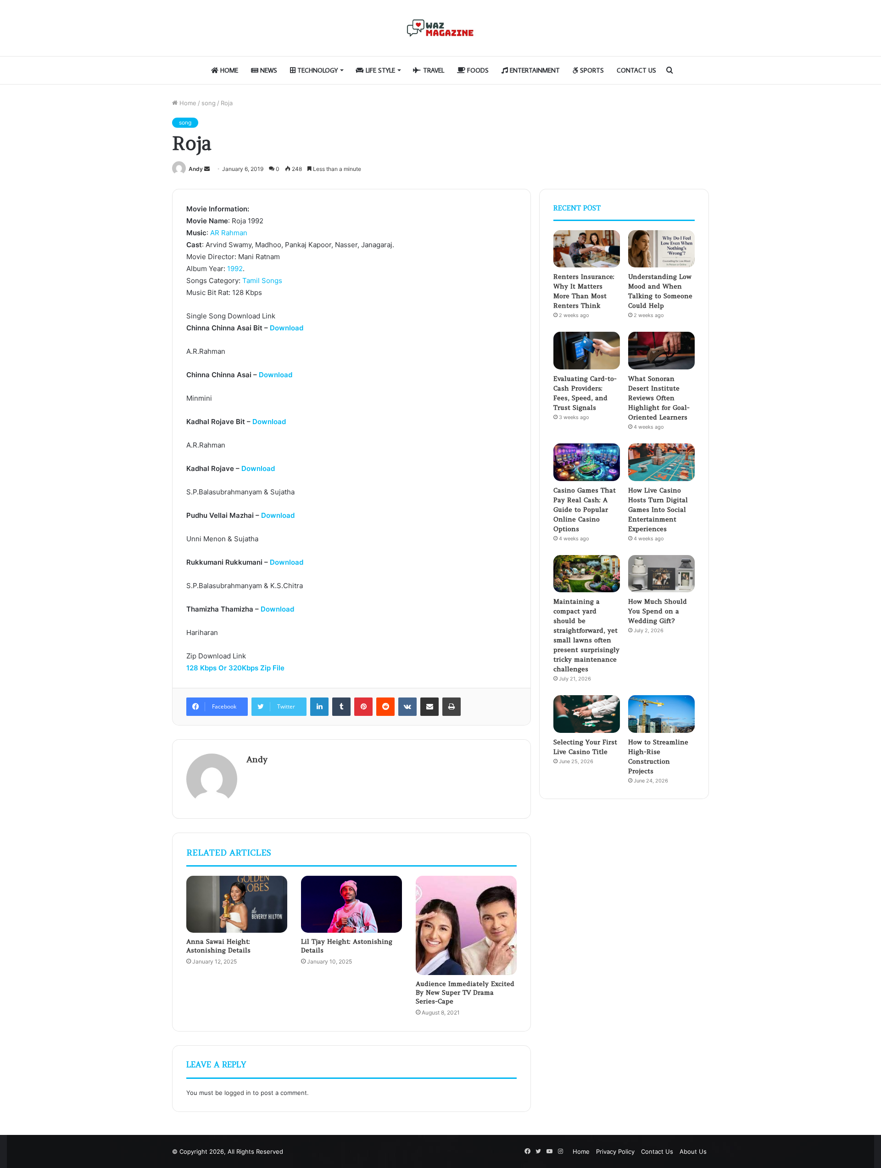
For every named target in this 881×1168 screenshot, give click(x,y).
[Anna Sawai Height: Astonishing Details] (236, 904)
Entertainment (534, 70)
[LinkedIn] (319, 706)
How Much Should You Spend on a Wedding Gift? (657, 611)
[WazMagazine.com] (440, 28)
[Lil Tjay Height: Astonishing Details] (351, 904)
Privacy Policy (615, 1151)
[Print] (451, 706)
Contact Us (636, 70)
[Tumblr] (341, 706)
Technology (317, 70)
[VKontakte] (407, 706)
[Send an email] (207, 168)
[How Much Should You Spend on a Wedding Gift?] (661, 574)
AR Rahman (228, 232)
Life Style (379, 70)
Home (228, 70)
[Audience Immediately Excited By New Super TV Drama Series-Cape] (466, 925)
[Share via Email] (429, 706)
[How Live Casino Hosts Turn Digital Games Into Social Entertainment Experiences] (661, 462)
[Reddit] (385, 706)
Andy (196, 168)
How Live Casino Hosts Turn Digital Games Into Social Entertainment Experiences (658, 509)
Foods (477, 70)
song (208, 103)
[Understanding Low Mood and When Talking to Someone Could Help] (661, 249)
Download (286, 327)
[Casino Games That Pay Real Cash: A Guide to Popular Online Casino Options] (586, 462)
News (267, 70)
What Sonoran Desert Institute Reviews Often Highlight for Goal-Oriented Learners (659, 397)
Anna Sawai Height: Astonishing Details (218, 945)
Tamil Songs (262, 280)
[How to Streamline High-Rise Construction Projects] (661, 714)
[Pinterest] (363, 706)
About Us (693, 1151)
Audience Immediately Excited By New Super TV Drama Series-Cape (465, 992)
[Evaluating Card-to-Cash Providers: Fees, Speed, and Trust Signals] (586, 350)
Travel (432, 70)
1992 (235, 268)
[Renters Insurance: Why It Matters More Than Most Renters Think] (586, 249)
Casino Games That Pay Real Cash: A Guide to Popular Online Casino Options (584, 509)
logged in (237, 1092)
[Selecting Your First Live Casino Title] (586, 714)
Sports (591, 70)
